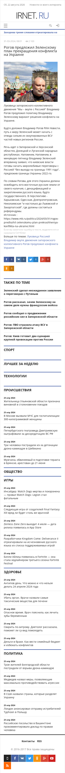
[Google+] (44, 758)
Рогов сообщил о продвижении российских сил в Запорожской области (30, 315)
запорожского (46, 240)
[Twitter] (29, 758)
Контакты (28, 741)
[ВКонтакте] (22, 758)
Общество (13, 471)
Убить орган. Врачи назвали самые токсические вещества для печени (26, 599)
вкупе (20, 240)
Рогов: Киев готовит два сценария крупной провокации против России (28, 337)
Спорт (9, 350)
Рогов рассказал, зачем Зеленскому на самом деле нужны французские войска (30, 303)
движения (31, 240)
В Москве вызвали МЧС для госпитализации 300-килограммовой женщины (31, 417)
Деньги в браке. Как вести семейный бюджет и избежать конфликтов (32, 643)
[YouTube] (51, 758)
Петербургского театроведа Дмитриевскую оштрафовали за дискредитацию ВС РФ (31, 432)
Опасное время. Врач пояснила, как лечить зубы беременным (31, 614)
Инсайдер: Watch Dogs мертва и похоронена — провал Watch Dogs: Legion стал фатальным (32, 495)
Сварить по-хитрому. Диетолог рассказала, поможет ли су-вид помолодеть (30, 628)
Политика (13, 653)
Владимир (10, 240)
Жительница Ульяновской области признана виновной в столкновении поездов (32, 403)
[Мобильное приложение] (7, 758)
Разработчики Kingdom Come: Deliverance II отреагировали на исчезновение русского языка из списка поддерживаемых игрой (31, 542)
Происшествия (17, 390)
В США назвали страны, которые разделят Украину (30, 695)
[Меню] (5, 25)
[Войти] (57, 25)
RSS (39, 741)
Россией (45, 236)
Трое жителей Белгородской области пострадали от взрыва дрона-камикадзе (29, 666)
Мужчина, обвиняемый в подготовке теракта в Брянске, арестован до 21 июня (32, 461)
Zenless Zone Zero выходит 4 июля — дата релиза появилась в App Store (30, 525)
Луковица (33, 236)
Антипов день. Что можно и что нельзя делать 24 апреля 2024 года (28, 584)
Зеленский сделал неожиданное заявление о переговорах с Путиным (32, 292)
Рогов (26, 244)
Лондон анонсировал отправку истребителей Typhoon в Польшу (32, 710)
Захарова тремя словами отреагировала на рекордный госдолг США (30, 35)
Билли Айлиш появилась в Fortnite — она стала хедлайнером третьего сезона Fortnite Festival (31, 560)
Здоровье (12, 572)
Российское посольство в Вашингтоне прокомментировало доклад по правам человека (28, 726)
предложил (37, 244)
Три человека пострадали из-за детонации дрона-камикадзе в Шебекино (31, 446)
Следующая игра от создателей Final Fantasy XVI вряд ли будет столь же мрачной (32, 511)
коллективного (13, 244)
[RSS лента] (7, 765)
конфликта (51, 244)
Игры (8, 480)
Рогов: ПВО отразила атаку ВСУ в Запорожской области (26, 326)
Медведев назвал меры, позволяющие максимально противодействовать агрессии (31, 681)
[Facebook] (14, 758)
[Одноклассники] (37, 758)
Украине (9, 247)
